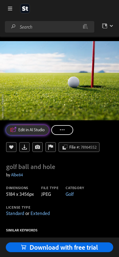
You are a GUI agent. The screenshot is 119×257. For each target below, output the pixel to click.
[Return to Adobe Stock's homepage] (25, 8)
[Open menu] (10, 8)
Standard (15, 213)
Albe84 (17, 175)
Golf (70, 194)
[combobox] (49, 26)
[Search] (13, 26)
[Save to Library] (11, 147)
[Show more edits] (62, 130)
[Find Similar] (37, 147)
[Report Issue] (50, 147)
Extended (40, 213)
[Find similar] (85, 27)
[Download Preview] (24, 147)
